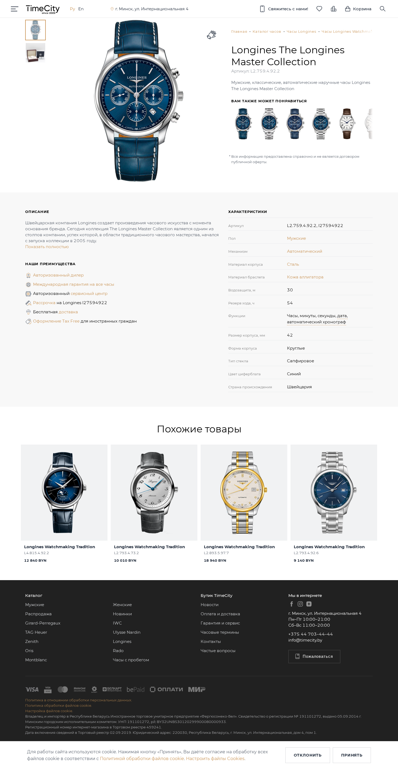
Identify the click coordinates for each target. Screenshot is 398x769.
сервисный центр (89, 293)
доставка (68, 311)
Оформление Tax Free (57, 321)
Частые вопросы (218, 650)
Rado (118, 650)
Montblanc (36, 659)
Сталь (293, 264)
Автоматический (304, 251)
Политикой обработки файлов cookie (142, 758)
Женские (122, 604)
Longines (122, 641)
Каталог (33, 595)
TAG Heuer (36, 632)
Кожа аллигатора (305, 277)
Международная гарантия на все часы (73, 284)
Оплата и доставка (220, 613)
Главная (239, 31)
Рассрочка (45, 302)
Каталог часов (267, 31)
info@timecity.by (305, 640)
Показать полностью (47, 246)
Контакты (211, 641)
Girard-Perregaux (42, 623)
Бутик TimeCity (216, 595)
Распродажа (38, 613)
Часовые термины (220, 632)
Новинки (122, 613)
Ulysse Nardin (127, 632)
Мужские (296, 238)
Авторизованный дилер (58, 275)
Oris (29, 650)
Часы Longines (301, 31)
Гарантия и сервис (220, 623)
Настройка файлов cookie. (49, 711)
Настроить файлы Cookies (215, 758)
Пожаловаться (318, 656)
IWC (117, 623)
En (81, 8)
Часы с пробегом (131, 659)
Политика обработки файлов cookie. (58, 705)
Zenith (31, 641)
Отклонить (308, 755)
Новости (209, 604)
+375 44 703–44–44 (310, 634)
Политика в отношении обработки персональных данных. (78, 700)
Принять (352, 755)
